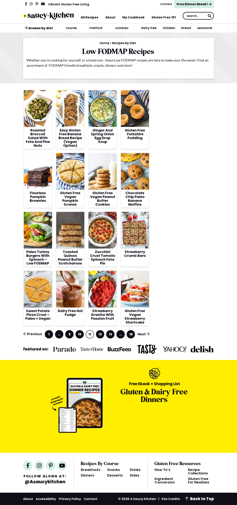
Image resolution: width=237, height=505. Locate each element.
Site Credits (170, 499)
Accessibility (46, 499)
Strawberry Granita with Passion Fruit (102, 314)
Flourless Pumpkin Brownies (38, 197)
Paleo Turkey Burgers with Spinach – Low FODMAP (37, 257)
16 (131, 335)
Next (142, 334)
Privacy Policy (70, 499)
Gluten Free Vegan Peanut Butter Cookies (102, 199)
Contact (90, 499)
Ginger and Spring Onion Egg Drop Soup (102, 136)
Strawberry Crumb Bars (135, 253)
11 (90, 335)
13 (111, 335)
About (28, 499)
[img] (26, 4)
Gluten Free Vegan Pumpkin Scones (70, 199)
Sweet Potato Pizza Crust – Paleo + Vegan (37, 314)
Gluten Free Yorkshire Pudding (135, 134)
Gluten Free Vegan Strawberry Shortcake (135, 316)
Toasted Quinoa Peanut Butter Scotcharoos (70, 257)
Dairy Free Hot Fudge (70, 312)
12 (100, 335)
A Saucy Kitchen (48, 15)
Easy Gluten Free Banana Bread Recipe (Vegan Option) (70, 138)
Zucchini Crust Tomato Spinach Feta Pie (102, 257)
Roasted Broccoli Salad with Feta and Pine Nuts (38, 138)
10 (80, 335)
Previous (34, 334)
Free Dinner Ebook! (192, 4)
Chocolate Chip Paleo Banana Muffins (135, 199)
